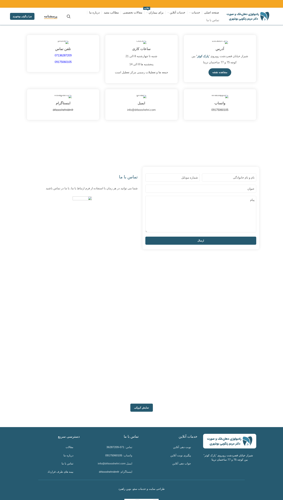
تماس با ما (67, 463)
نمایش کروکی (141, 407)
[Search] (68, 16)
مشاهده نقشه (219, 72)
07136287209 (63, 55)
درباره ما (68, 455)
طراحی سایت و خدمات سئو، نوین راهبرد (141, 488)
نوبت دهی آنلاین (182, 447)
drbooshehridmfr (63, 109)
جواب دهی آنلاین (181, 463)
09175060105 (219, 109)
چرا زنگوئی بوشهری (22, 16)
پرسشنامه (50, 16)
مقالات (69, 447)
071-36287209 (115, 447)
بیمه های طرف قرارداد (60, 471)
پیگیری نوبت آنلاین (180, 455)
